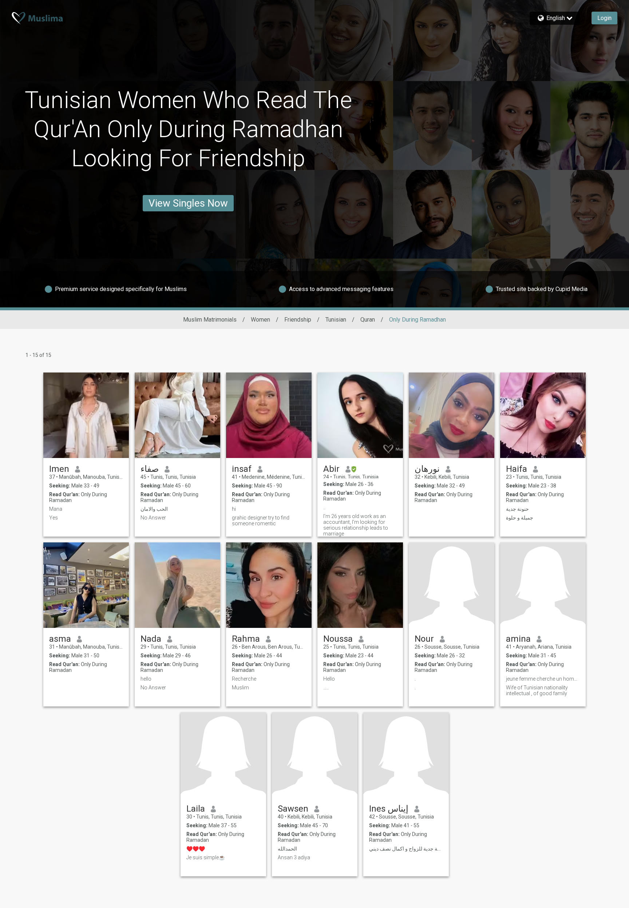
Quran (367, 319)
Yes (53, 518)
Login (604, 18)
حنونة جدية (517, 509)
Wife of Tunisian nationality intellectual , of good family (537, 690)
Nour (424, 639)
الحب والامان (154, 509)
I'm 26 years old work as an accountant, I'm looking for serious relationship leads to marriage (355, 525)
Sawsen (293, 809)
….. (326, 687)
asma (60, 639)
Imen (59, 469)
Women (260, 319)
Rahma (246, 639)
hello (146, 679)
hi (234, 509)
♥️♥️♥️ (195, 849)
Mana (55, 509)
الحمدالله (287, 849)
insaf (242, 469)
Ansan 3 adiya (294, 857)
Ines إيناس (388, 809)
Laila (195, 809)
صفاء (150, 469)
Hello (329, 679)
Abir (331, 469)
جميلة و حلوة (519, 518)
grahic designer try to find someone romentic (260, 520)
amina (518, 639)
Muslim (240, 687)
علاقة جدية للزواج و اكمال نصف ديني (406, 849)
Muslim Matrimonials (210, 319)
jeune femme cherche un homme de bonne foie (543, 679)
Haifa (516, 469)
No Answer (153, 518)
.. (324, 507)
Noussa (338, 639)
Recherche (244, 679)
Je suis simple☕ (205, 857)
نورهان (427, 469)
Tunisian (335, 319)
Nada (151, 639)
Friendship (297, 319)
